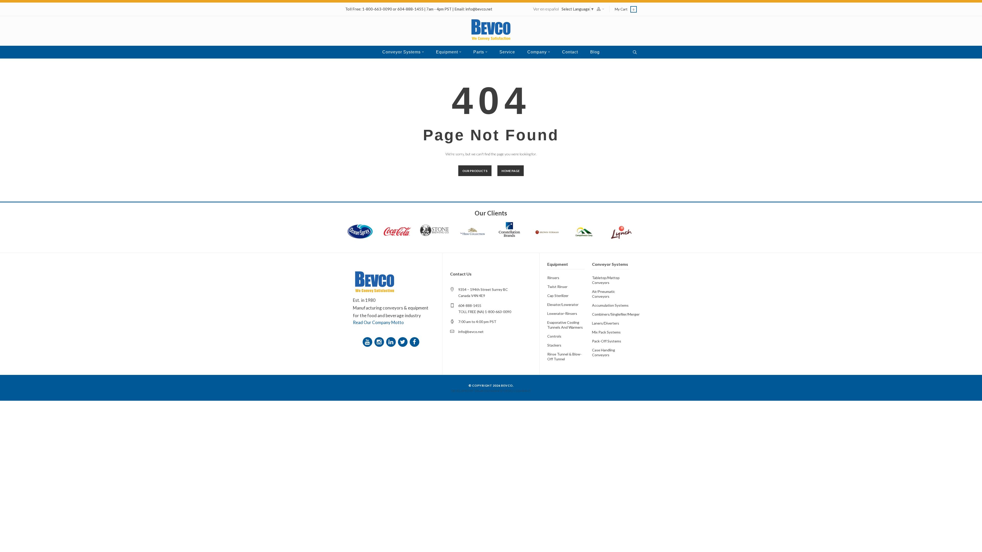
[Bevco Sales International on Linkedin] (391, 343)
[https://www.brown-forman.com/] (547, 231)
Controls (554, 336)
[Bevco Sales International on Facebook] (415, 343)
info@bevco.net (478, 9)
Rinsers (553, 277)
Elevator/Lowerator (562, 304)
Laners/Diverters (605, 323)
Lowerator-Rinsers (562, 313)
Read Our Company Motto (378, 322)
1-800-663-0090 (377, 9)
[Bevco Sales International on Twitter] (403, 343)
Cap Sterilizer (557, 295)
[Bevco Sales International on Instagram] (380, 343)
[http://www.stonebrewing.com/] (435, 231)
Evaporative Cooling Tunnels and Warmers (565, 324)
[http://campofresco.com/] (584, 231)
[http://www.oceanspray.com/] (360, 231)
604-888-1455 (410, 9)
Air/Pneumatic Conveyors (603, 293)
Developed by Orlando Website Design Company (491, 391)
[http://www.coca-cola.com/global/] (397, 231)
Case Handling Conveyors (603, 352)
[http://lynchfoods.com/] (621, 231)
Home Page (510, 171)
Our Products (474, 171)
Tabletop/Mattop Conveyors (606, 280)
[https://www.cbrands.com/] (509, 229)
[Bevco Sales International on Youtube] (368, 343)
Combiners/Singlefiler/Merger (610, 314)
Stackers (554, 345)
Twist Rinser (557, 286)
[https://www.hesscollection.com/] (472, 231)
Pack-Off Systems (606, 341)
